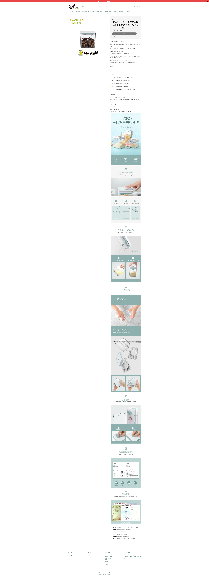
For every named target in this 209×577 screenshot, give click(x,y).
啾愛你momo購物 (108, 556)
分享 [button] (114, 36)
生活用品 (106, 11)
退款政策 (108, 574)
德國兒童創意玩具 (95, 11)
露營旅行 (110, 11)
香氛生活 (101, 11)
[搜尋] (100, 7)
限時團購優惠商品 (121, 11)
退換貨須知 (107, 562)
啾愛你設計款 (84, 11)
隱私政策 (104, 574)
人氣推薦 (72, 11)
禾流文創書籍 (78, 11)
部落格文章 (128, 11)
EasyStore (111, 572)
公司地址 (106, 564)
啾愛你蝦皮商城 (108, 558)
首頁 (69, 11)
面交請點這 (107, 559)
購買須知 (115, 11)
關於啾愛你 (107, 555)
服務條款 (100, 574)
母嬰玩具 (89, 11)
